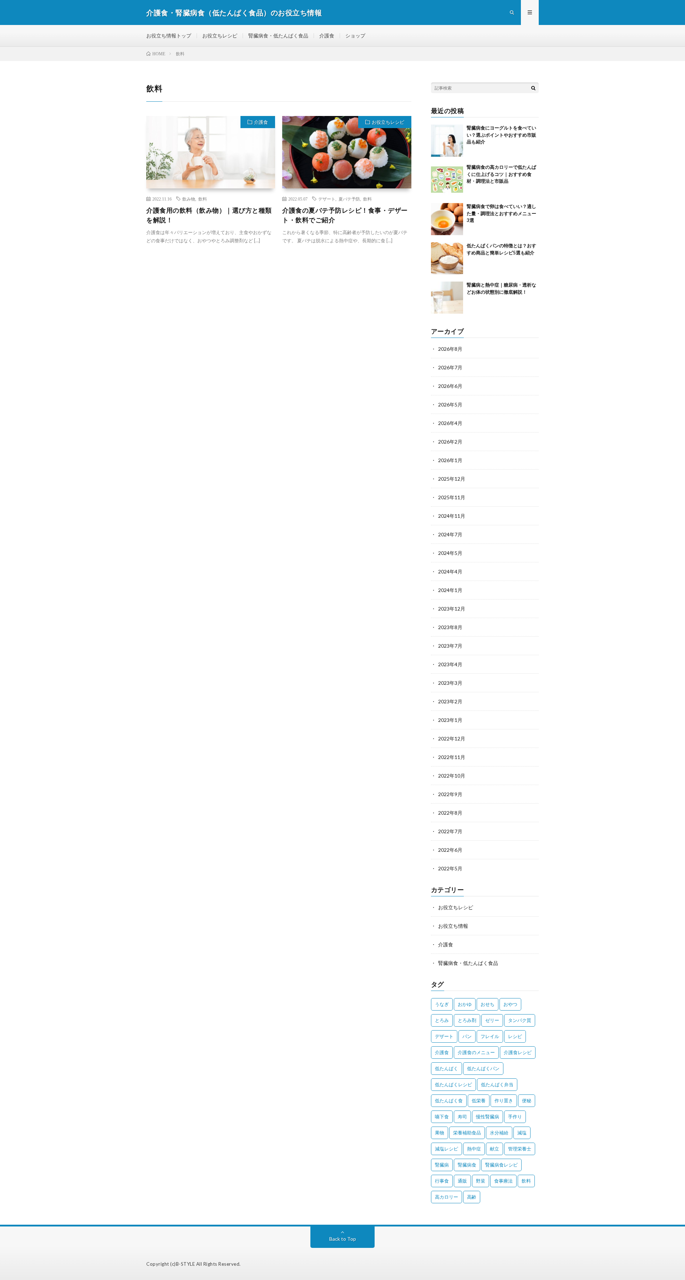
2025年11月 (451, 497)
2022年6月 (450, 850)
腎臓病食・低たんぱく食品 (278, 35)
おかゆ (465, 1004)
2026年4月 (450, 423)
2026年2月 (450, 442)
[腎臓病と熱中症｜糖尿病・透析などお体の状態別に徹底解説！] (447, 298)
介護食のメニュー (476, 1052)
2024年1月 (450, 590)
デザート (326, 199)
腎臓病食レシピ (501, 1165)
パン (467, 1036)
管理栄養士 (519, 1149)
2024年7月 (450, 534)
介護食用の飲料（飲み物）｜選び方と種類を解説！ (209, 215)
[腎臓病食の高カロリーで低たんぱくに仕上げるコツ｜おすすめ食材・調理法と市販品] (447, 180)
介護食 (326, 35)
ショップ (355, 35)
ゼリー (492, 1020)
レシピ (515, 1036)
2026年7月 (450, 367)
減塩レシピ (446, 1149)
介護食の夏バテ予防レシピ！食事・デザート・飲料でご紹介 (345, 215)
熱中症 (474, 1149)
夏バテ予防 (349, 199)
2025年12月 (451, 479)
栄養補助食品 (467, 1132)
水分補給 (499, 1132)
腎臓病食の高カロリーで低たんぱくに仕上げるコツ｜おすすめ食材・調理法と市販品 (501, 174)
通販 (462, 1181)
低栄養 (479, 1100)
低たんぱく (446, 1068)
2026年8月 (450, 349)
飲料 (202, 199)
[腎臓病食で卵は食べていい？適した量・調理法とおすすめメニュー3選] (447, 219)
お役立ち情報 (453, 926)
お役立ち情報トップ (168, 35)
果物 (439, 1132)
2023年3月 (450, 683)
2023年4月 (450, 664)
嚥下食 (442, 1116)
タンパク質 (519, 1020)
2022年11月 (451, 757)
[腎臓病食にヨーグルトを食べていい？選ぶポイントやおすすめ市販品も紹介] (447, 141)
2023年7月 (450, 646)
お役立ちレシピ (219, 35)
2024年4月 (450, 571)
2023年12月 (451, 609)
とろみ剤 (467, 1020)
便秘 (526, 1100)
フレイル (490, 1036)
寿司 (462, 1116)
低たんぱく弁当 (497, 1084)
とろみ (442, 1020)
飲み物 (188, 199)
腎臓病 (442, 1165)
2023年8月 (450, 627)
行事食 (442, 1181)
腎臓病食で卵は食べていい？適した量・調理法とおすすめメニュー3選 (501, 213)
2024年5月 (450, 553)
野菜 (480, 1181)
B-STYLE (185, 1264)
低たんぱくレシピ (453, 1084)
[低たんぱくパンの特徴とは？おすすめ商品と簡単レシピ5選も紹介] (447, 258)
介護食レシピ (518, 1052)
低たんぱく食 (449, 1100)
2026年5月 (450, 404)
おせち (487, 1004)
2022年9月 (450, 794)
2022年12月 (451, 738)
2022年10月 (451, 776)
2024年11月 (451, 516)
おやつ (510, 1004)
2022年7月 (450, 831)
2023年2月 (450, 701)
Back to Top (342, 1239)
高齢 (471, 1197)
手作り (515, 1116)
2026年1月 (450, 460)
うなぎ (442, 1004)
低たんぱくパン (483, 1068)
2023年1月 (450, 720)
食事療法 (503, 1181)
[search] (533, 87)
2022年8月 (450, 813)
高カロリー (446, 1197)
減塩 (522, 1132)
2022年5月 (450, 868)
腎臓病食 (467, 1165)
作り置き (503, 1100)
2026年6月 (450, 386)
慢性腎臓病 (487, 1116)
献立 (494, 1149)
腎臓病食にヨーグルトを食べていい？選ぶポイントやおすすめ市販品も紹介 (501, 135)
